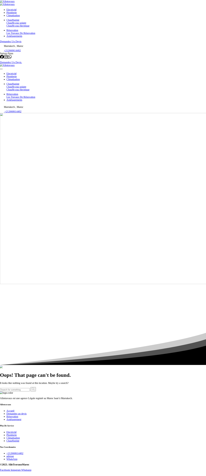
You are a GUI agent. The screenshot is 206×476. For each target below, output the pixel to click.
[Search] (33, 389)
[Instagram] (6, 57)
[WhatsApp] (10, 57)
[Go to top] (2, 474)
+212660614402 (12, 50)
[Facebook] (2, 57)
